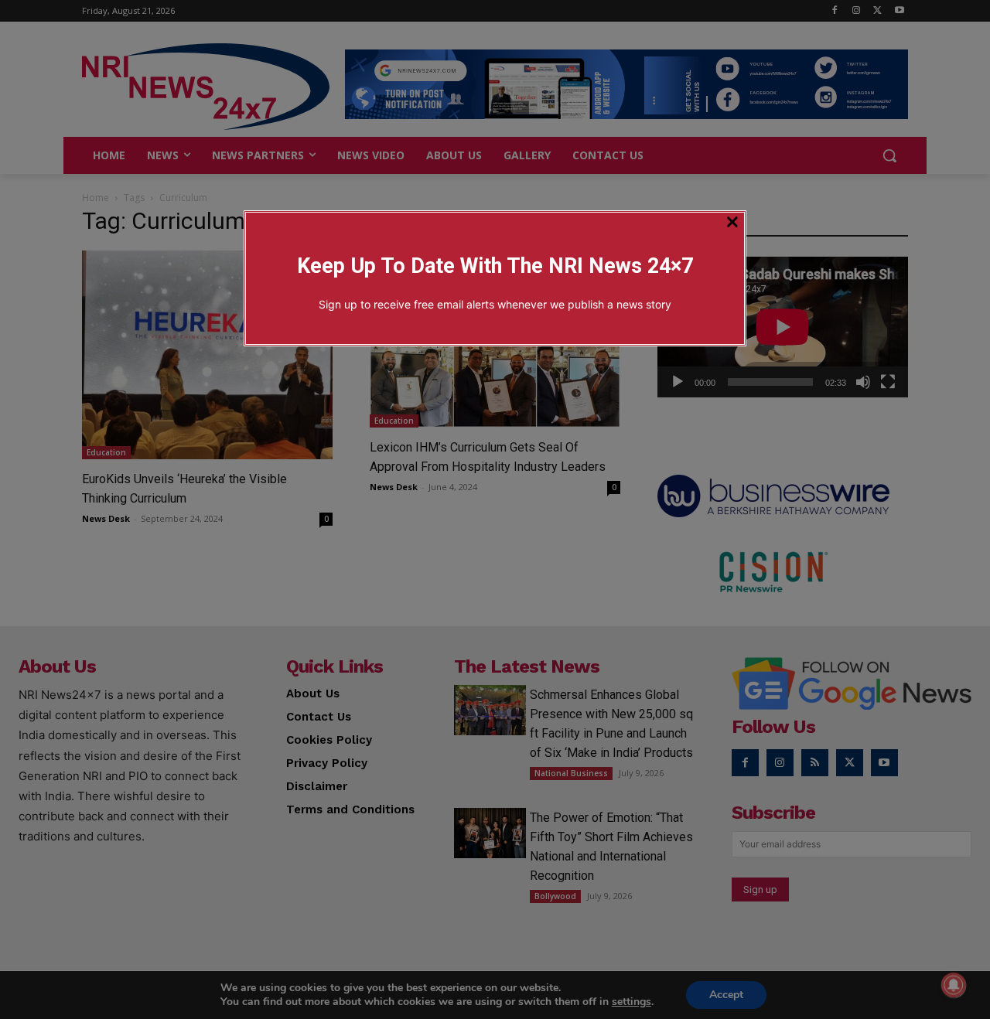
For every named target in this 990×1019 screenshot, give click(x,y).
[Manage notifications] (953, 985)
